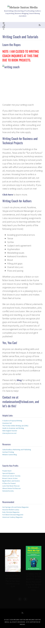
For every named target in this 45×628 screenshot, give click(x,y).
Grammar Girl (7, 423)
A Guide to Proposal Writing (12, 421)
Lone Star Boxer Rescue (11, 486)
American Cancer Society (11, 476)
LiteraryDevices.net (9, 433)
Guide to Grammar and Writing (13, 428)
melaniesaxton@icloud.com (18, 401)
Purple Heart (6, 471)
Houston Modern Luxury (10, 510)
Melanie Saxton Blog (9, 454)
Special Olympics (8, 473)
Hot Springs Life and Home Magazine (15, 507)
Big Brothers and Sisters (11, 481)
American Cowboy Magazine (12, 517)
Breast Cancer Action (10, 478)
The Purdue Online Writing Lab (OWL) (15, 426)
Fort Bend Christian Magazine (12, 515)
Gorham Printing (8, 452)
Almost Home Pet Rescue (11, 488)
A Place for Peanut (9, 483)
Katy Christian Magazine (10, 512)
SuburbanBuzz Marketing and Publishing (16, 449)
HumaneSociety (8, 491)
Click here (7, 194)
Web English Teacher (9, 431)
